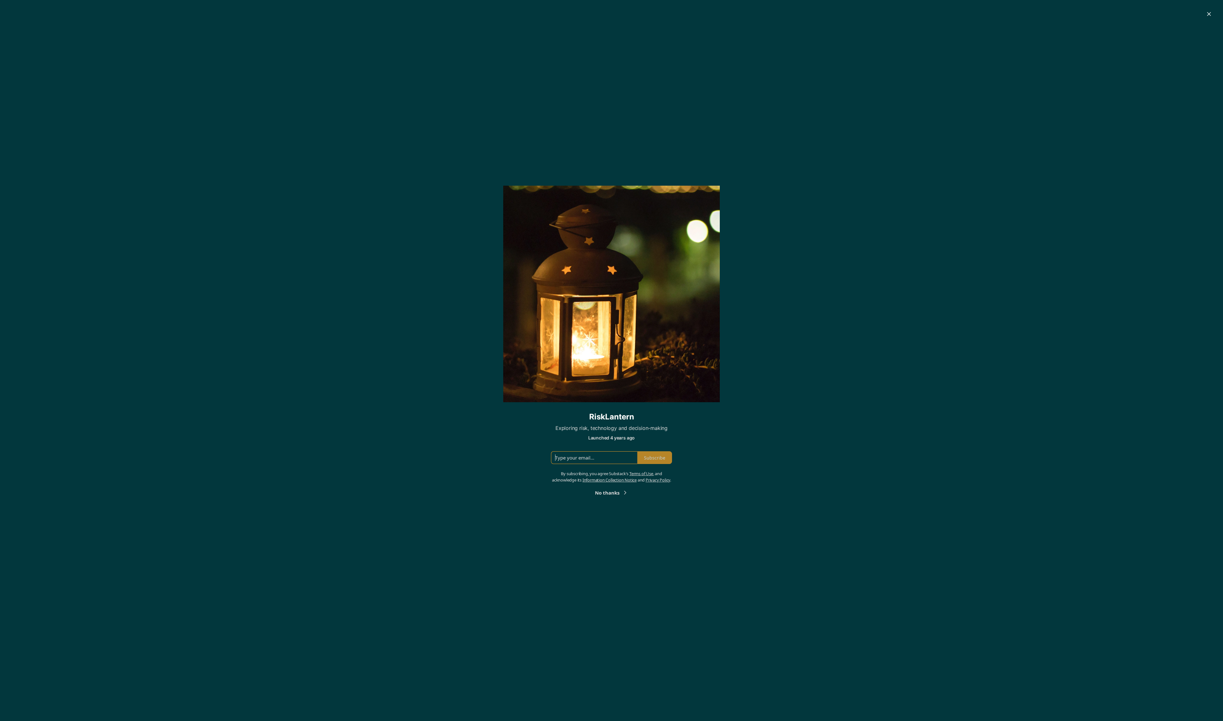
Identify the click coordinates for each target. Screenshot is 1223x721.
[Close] (1209, 14)
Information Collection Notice (610, 480)
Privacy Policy (658, 480)
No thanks (607, 492)
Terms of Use (641, 473)
